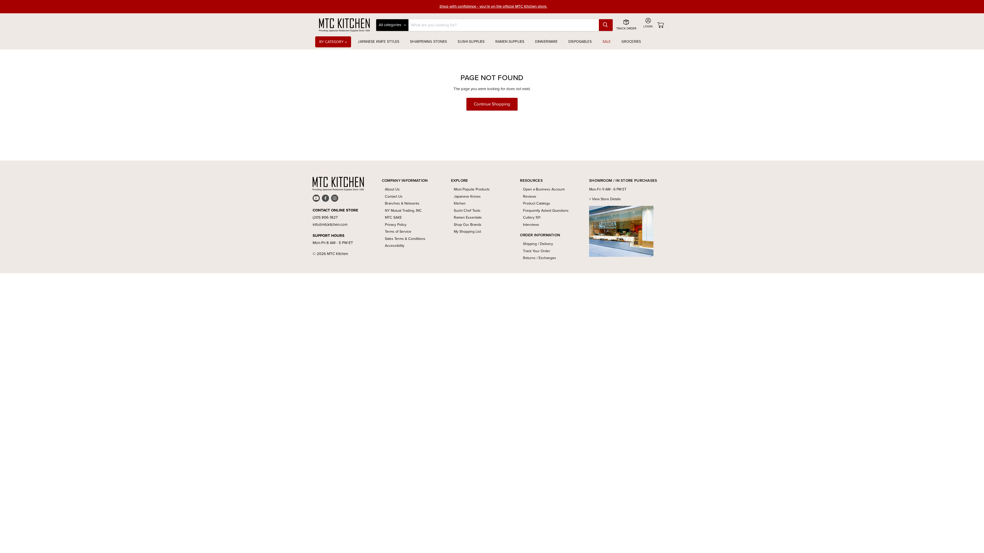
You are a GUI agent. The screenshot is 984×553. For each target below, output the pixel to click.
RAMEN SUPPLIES (509, 41)
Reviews (529, 196)
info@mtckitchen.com (330, 224)
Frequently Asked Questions (546, 210)
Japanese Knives (467, 196)
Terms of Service (398, 231)
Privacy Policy (395, 224)
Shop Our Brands (467, 224)
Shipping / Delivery (538, 244)
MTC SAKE (393, 217)
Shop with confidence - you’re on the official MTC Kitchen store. (493, 6)
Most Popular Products (472, 189)
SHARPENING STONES (428, 41)
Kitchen (460, 203)
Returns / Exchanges (539, 258)
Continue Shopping (492, 104)
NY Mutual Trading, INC (403, 210)
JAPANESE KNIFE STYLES (378, 41)
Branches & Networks (402, 203)
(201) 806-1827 (325, 217)
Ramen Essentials (468, 217)
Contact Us (394, 196)
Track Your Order (536, 251)
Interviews (531, 224)
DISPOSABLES (580, 41)
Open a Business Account (544, 189)
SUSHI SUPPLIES (471, 41)
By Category (332, 42)
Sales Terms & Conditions (405, 238)
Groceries (631, 41)
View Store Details (606, 199)
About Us (392, 189)
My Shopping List (467, 231)
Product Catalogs (536, 203)
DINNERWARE (546, 41)
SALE (606, 41)
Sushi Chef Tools (467, 210)
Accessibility (394, 245)
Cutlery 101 (531, 217)
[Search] (606, 25)
